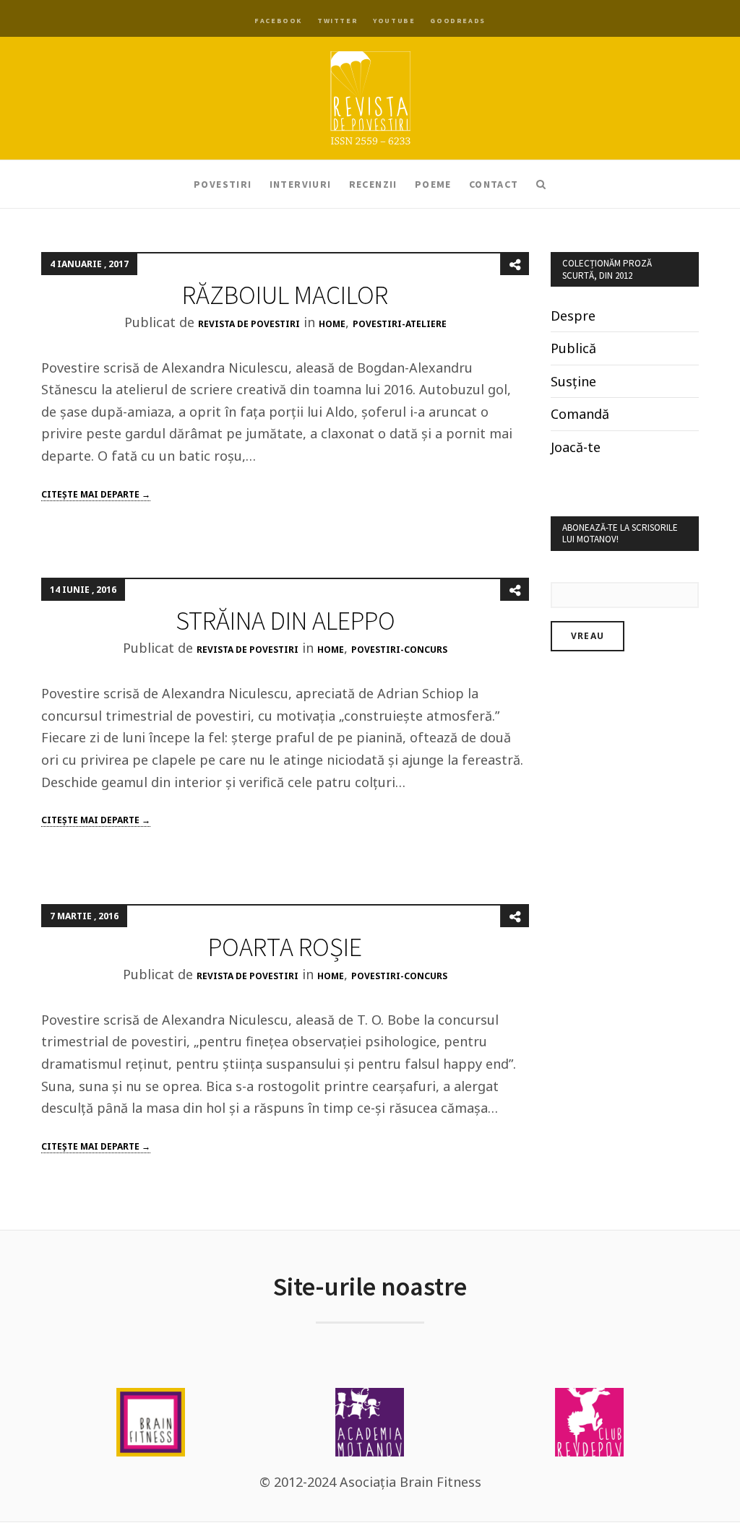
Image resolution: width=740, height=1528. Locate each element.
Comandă (580, 413)
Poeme (433, 184)
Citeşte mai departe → (95, 494)
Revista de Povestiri (249, 324)
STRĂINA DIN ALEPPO (285, 620)
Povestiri (223, 184)
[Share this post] (514, 264)
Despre (573, 315)
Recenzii (373, 184)
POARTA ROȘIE (285, 947)
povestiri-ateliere (400, 324)
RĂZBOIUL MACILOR (285, 295)
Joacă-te (576, 447)
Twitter (337, 20)
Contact (494, 184)
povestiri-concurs (399, 649)
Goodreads (457, 20)
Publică (573, 348)
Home (332, 324)
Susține (573, 381)
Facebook (278, 20)
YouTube (394, 20)
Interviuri (301, 184)
